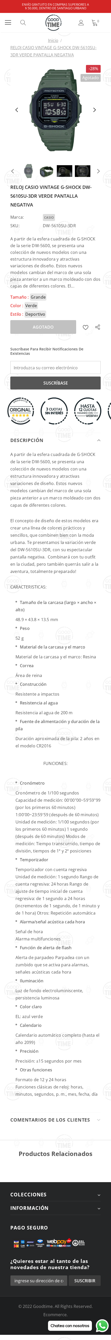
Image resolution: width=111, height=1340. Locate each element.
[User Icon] (81, 22)
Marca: (17, 217)
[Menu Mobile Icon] (8, 22)
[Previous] (16, 110)
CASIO (49, 217)
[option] (55, 110)
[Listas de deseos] (85, 327)
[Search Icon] (28, 22)
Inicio (53, 40)
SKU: (15, 226)
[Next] (94, 110)
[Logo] (53, 22)
